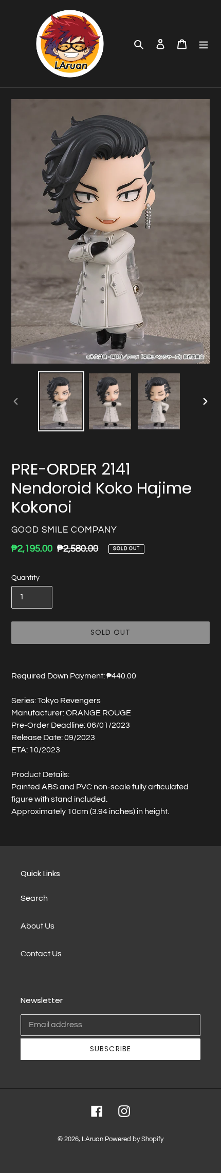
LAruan (92, 1139)
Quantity (25, 577)
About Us (37, 926)
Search (34, 898)
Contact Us (41, 954)
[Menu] (203, 43)
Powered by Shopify (134, 1139)
